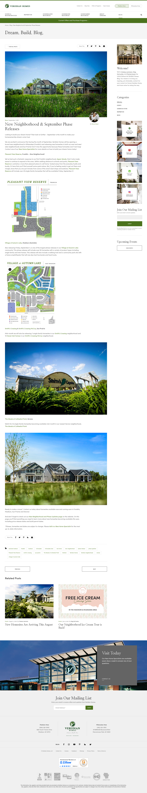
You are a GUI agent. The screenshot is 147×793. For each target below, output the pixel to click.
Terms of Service (102, 751)
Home (6, 25)
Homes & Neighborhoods (11, 14)
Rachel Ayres (131, 74)
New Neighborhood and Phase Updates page (45, 516)
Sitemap (82, 751)
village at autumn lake (14, 557)
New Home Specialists (27, 149)
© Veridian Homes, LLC (47, 751)
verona (98, 552)
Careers (66, 751)
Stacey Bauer (95, 124)
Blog (120, 14)
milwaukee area (49, 548)
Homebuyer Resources (66, 14)
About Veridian (103, 14)
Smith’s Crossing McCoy (27, 328)
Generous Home (122, 108)
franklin (23, 548)
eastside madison (13, 548)
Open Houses (106, 6)
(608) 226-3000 (44, 727)
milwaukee (39, 548)
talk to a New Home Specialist (60, 526)
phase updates (92, 548)
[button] (87, 46)
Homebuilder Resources (47, 14)
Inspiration (28, 14)
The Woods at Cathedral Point (16, 419)
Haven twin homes (13, 336)
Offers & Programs (96, 6)
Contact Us (79, 6)
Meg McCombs (75, 621)
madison (30, 548)
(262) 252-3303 (101, 727)
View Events (129, 248)
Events (6, 621)
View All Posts (13, 46)
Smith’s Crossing (11, 328)
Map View (87, 6)
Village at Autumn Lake (13, 243)
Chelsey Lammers (23, 621)
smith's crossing (28, 552)
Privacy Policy (90, 751)
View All (119, 102)
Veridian (64, 552)
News (6, 120)
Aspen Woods (61, 159)
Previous (17, 569)
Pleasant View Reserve (13, 154)
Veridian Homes (74, 552)
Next (94, 569)
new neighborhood (70, 548)
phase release (81, 548)
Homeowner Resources (85, 14)
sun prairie (37, 552)
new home (59, 548)
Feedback (74, 751)
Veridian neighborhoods (87, 552)
